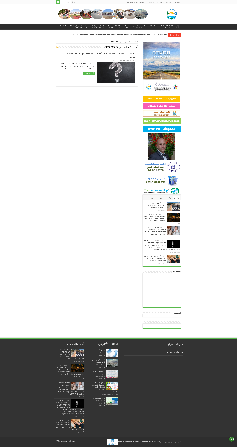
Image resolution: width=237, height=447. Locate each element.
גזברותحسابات (151, 26)
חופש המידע (119, 60)
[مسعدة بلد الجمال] (103, 14)
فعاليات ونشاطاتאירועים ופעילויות (97, 26)
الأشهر (169, 198)
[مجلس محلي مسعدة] (171, 14)
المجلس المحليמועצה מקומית (166, 26)
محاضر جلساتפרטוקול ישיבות (114, 26)
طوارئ (61, 25)
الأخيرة (176, 198)
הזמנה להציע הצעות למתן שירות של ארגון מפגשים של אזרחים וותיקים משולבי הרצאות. (155, 258)
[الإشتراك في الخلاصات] (57, 47)
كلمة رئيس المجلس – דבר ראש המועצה (160, 2)
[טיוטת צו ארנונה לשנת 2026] (112, 401)
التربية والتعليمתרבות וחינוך (139, 26)
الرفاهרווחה (126, 26)
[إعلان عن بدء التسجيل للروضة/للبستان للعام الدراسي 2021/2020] (112, 386)
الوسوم (152, 198)
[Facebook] (72, 2)
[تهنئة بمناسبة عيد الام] (112, 374)
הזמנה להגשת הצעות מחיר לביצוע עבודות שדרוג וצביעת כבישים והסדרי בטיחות (156, 205)
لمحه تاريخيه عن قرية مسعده (136, 2)
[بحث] (58, 2)
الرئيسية (135, 42)
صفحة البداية (177, 26)
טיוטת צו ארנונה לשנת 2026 (98, 399)
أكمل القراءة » (89, 73)
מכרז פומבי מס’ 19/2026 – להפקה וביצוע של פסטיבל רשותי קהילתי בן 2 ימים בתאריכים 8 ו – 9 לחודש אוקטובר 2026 (70, 370)
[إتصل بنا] (112, 353)
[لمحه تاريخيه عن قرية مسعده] (112, 363)
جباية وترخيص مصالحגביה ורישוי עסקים (78, 26)
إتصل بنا (177, 2)
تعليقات (160, 198)
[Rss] (75, 2)
